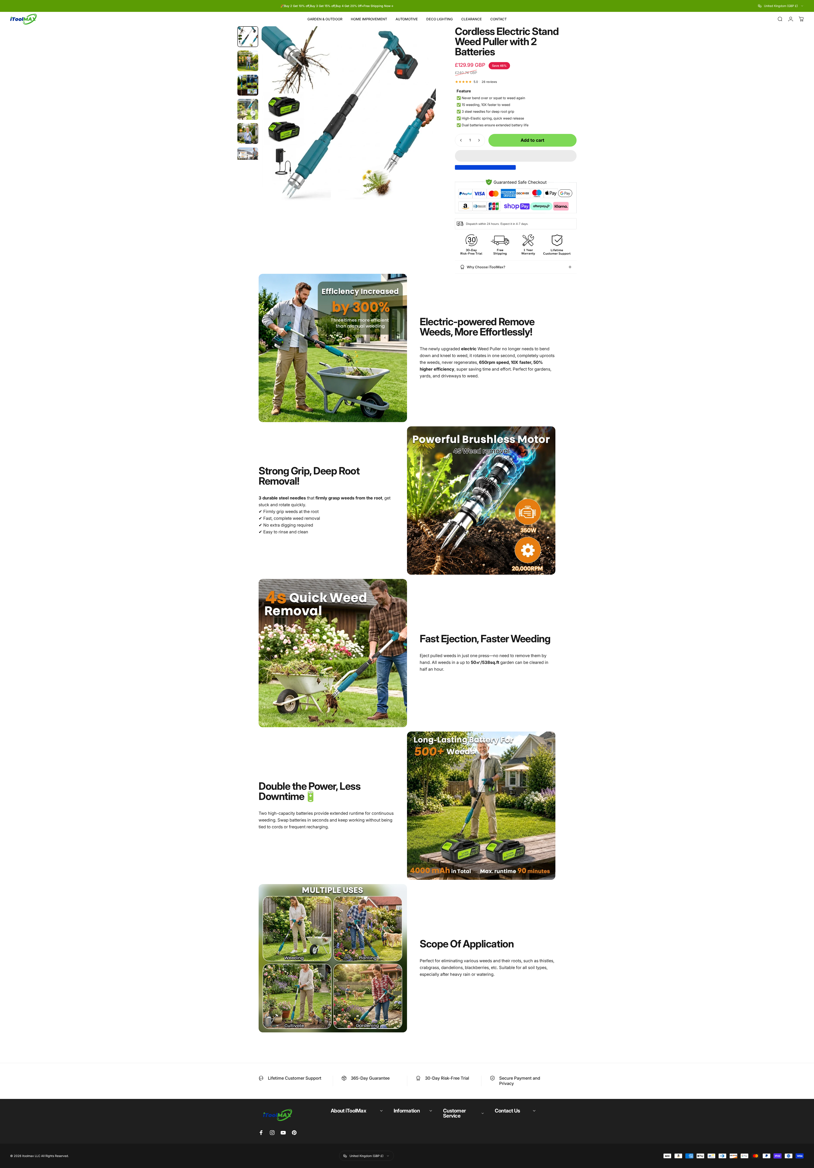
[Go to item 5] (247, 133)
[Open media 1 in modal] (349, 113)
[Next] (425, 123)
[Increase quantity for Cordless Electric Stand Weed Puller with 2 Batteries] (480, 140)
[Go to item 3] (247, 85)
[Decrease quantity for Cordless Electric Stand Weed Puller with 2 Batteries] (460, 140)
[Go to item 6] (247, 157)
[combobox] (781, 6)
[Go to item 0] (247, 36)
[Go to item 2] (247, 60)
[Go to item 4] (247, 109)
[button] (516, 156)
